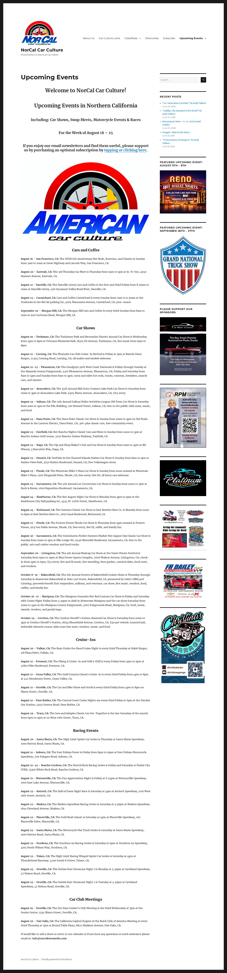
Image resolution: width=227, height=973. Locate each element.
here (142, 150)
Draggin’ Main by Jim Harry (175, 132)
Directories (152, 38)
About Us (89, 38)
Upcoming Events (191, 38)
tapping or (113, 150)
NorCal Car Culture (42, 50)
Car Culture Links (109, 38)
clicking (130, 150)
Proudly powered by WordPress (57, 959)
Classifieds (130, 38)
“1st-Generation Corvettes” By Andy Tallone (184, 103)
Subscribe (169, 38)
